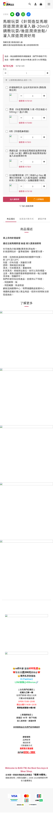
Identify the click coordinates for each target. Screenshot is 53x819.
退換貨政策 (10, 777)
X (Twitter (26, 679)
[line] (12, 14)
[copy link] (28, 14)
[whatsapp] (23, 14)
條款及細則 (22, 777)
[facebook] (18, 14)
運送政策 (26, 742)
